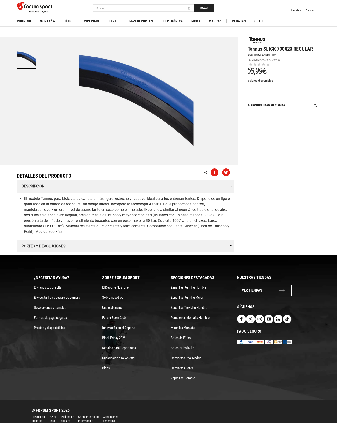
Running (24, 21)
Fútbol (69, 21)
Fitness (114, 21)
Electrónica (172, 21)
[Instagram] (259, 319)
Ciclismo (91, 21)
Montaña (47, 21)
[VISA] (250, 341)
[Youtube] (269, 319)
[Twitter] (250, 319)
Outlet (260, 21)
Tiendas (295, 10)
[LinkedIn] (278, 319)
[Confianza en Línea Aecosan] (278, 341)
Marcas (215, 21)
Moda (195, 21)
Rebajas (239, 21)
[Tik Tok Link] (287, 319)
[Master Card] (259, 341)
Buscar (204, 8)
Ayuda (310, 10)
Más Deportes (141, 21)
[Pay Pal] (241, 341)
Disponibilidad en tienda (266, 105)
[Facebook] (241, 319)
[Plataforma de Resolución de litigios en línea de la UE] (287, 341)
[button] (327, 406)
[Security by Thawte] (269, 341)
